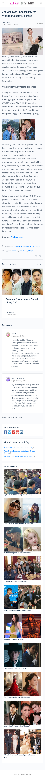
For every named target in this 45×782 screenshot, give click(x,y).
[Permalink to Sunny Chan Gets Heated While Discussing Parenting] (22, 597)
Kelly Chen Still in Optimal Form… (14, 639)
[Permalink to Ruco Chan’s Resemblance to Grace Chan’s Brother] (22, 510)
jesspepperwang (17, 378)
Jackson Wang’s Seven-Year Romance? (18, 448)
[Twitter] (9, 432)
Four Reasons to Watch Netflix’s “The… (17, 668)
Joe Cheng (23, 251)
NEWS (31, 246)
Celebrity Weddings (21, 246)
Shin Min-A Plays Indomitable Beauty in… (17, 697)
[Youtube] (17, 432)
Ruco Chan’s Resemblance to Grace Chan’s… (19, 524)
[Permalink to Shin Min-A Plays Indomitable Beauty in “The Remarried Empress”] (22, 684)
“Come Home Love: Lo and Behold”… (16, 581)
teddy (13, 333)
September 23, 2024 (18, 336)
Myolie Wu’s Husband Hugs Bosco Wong (18, 456)
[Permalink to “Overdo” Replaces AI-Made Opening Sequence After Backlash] (22, 741)
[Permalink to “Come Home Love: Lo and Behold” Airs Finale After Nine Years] (22, 568)
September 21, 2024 (10, 24)
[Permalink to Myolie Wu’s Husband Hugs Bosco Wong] (22, 481)
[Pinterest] (13, 432)
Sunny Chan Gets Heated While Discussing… (19, 610)
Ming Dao (31, 251)
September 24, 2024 (18, 381)
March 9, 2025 (11, 314)
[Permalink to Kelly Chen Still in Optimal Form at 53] (22, 626)
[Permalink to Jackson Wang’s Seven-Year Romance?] (22, 539)
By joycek (6, 22)
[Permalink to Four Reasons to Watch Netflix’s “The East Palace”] (22, 655)
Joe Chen (14, 251)
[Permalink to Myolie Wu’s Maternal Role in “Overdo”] (22, 713)
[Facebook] (5, 432)
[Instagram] (21, 432)
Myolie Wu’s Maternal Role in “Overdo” (17, 726)
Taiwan (37, 246)
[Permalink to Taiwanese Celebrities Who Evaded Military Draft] (22, 282)
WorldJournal (17, 237)
